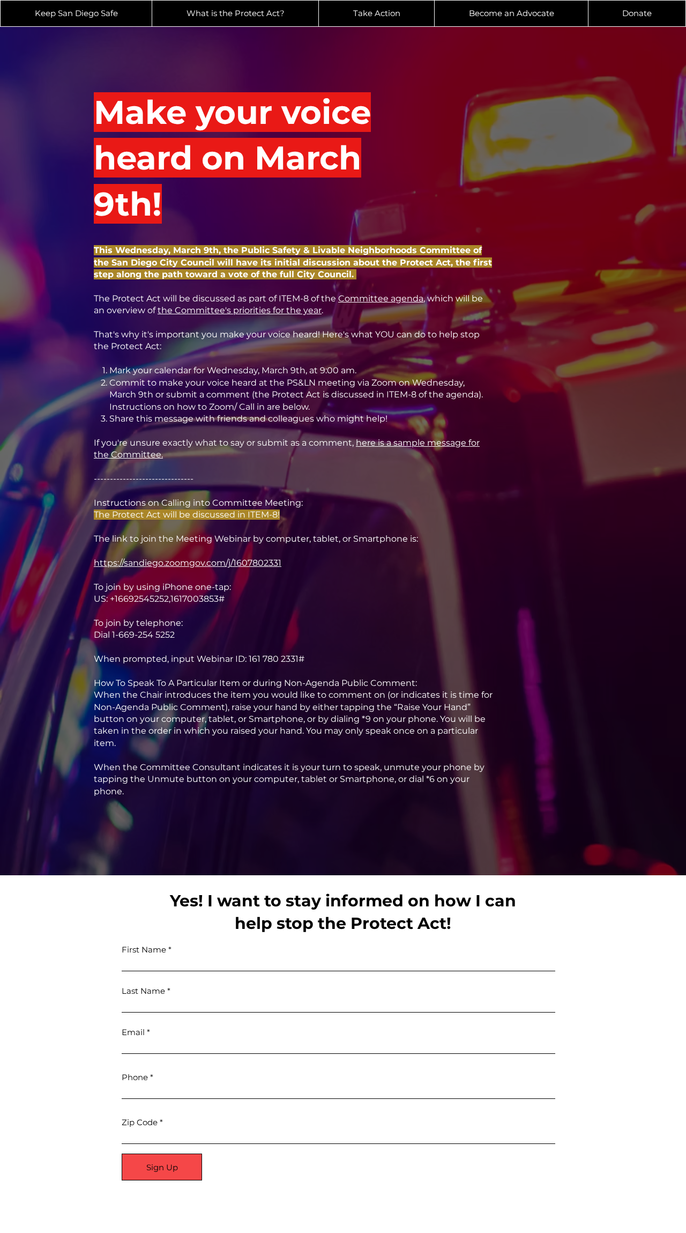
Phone (135, 1077)
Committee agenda (380, 298)
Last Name (143, 991)
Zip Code (140, 1122)
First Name (144, 950)
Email (133, 1032)
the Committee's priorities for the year (240, 310)
